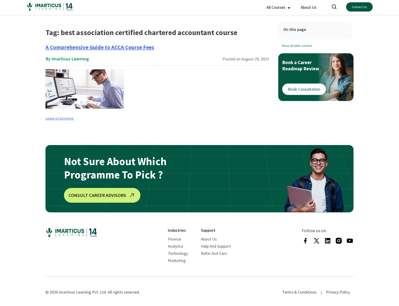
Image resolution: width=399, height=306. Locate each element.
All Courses (276, 7)
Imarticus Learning (70, 59)
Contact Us (359, 7)
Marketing (177, 260)
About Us (309, 7)
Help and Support (216, 246)
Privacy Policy (338, 292)
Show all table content (296, 46)
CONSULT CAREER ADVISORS (97, 195)
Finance (174, 239)
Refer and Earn (214, 253)
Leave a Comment (59, 118)
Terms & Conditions (299, 292)
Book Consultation (304, 89)
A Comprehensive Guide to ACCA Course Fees (99, 47)
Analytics (175, 246)
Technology (178, 253)
